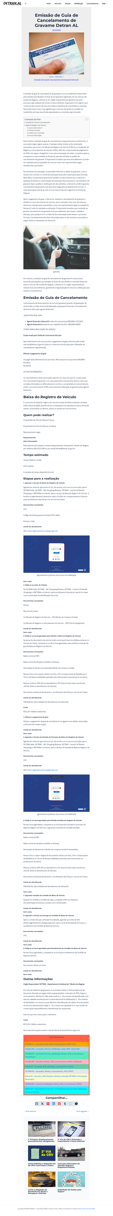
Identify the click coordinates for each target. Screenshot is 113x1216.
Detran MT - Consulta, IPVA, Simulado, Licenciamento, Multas (49, 1066)
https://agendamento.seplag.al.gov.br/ (42, 531)
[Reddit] (59, 1103)
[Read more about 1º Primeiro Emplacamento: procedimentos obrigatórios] (41, 1129)
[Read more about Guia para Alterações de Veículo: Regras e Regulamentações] (71, 1153)
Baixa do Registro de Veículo (36, 125)
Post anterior (30, 1111)
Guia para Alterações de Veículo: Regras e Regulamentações (69, 1165)
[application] (107, 3)
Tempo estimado (34, 130)
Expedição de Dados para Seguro (69, 1191)
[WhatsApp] (70, 1103)
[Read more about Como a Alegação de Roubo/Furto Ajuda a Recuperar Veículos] (41, 1179)
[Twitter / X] (42, 1103)
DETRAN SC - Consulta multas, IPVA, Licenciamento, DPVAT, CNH (50, 1044)
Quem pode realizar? (35, 128)
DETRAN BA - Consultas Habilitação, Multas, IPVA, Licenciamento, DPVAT (53, 1084)
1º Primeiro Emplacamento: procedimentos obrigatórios (41, 1140)
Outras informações (35, 135)
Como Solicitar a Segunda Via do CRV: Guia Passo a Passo (41, 1164)
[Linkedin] (53, 1103)
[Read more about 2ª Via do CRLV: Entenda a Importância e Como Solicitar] (71, 1129)
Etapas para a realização (36, 133)
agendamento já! (46, 487)
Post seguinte (82, 1111)
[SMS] (76, 1103)
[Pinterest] (48, 1103)
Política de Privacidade (88, 1209)
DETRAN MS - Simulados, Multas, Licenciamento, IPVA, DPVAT (49, 1071)
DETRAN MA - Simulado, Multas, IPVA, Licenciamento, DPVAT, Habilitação (53, 1061)
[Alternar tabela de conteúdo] (86, 119)
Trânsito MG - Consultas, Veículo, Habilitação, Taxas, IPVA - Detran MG (52, 1049)
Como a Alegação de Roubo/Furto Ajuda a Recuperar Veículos (37, 1191)
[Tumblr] (65, 1103)
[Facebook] (36, 1103)
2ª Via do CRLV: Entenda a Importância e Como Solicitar (71, 1140)
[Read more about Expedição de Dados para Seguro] (71, 1179)
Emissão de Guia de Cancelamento (38, 122)
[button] (25, 4)
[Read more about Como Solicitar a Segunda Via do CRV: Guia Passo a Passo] (41, 1153)
